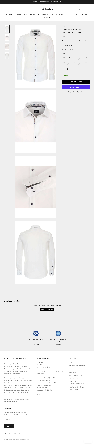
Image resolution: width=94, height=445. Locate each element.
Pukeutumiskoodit (30, 14)
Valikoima (9, 14)
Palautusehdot (74, 369)
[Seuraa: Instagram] (10, 434)
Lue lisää (36, 344)
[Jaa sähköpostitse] (73, 49)
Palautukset (84, 14)
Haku (70, 362)
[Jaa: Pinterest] (70, 49)
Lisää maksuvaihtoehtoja (75, 92)
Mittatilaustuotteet (71, 14)
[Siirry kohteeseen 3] (7, 47)
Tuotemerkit (18, 14)
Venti (63, 26)
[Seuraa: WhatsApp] (20, 434)
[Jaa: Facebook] (65, 49)
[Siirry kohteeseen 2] (7, 38)
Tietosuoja (72, 372)
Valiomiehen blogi (44, 14)
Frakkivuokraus (57, 14)
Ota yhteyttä (47, 17)
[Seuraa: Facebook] (5, 434)
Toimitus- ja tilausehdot (77, 365)
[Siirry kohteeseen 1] (7, 29)
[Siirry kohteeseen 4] (7, 56)
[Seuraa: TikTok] (15, 434)
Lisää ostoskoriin (75, 82)
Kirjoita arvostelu (47, 309)
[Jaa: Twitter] (68, 49)
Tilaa (9, 426)
